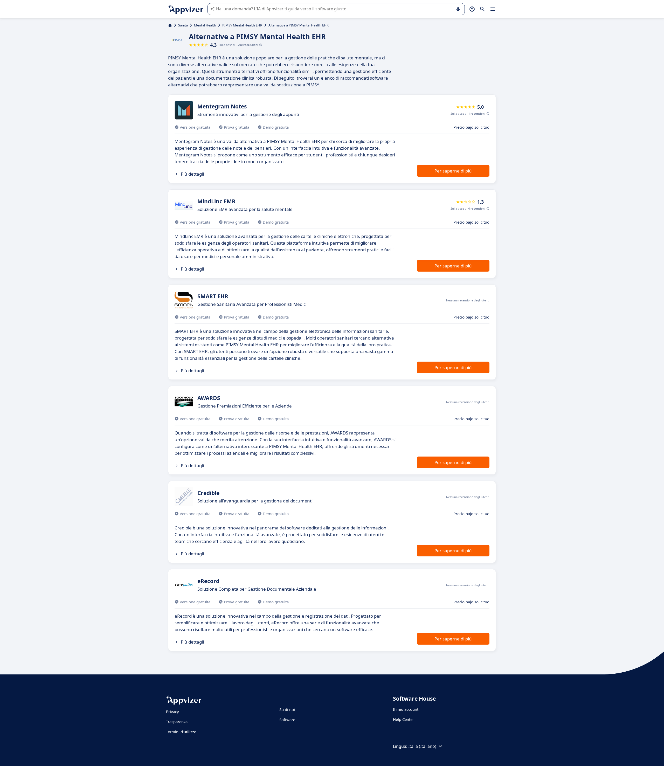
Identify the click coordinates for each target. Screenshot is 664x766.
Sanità (183, 25)
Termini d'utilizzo (181, 731)
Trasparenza (177, 721)
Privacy (172, 711)
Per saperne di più (453, 171)
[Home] (170, 25)
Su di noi (287, 709)
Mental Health (205, 25)
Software (287, 719)
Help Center (403, 719)
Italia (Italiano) (422, 746)
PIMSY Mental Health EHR (242, 25)
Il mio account (405, 709)
